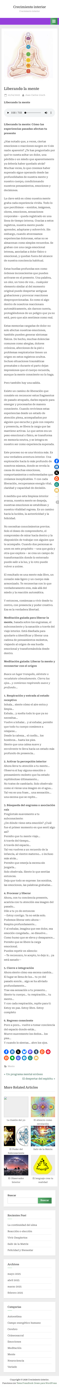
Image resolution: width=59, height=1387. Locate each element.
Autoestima (15, 1316)
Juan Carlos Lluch (35, 95)
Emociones (14, 1341)
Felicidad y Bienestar (20, 1250)
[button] (6, 1051)
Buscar (12, 1195)
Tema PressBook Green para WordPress (37, 1383)
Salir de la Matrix (18, 1244)
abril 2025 (14, 1280)
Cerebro (12, 1329)
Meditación (14, 1348)
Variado (12, 1366)
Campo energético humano (24, 1322)
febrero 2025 (15, 1292)
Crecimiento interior (29, 7)
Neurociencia (16, 1360)
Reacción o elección (20, 1231)
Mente (11, 1066)
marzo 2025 (15, 1286)
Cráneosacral (16, 1335)
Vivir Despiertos (17, 1237)
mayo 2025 (14, 1274)
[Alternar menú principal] (54, 21)
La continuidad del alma (22, 1225)
